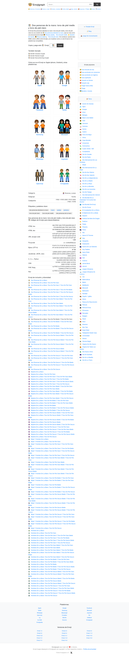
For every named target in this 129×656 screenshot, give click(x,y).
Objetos (87, 9)
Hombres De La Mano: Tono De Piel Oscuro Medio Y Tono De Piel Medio (51, 578)
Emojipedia (64, 183)
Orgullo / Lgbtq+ (86, 296)
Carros (83, 129)
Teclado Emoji (89, 27)
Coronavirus (85, 146)
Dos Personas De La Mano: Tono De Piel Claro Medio (45, 303)
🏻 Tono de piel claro (53, 37)
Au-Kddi (39, 620)
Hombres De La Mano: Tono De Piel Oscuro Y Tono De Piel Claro (49, 586)
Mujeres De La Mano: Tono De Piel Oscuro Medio (44, 422)
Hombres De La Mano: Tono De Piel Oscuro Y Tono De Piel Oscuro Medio (51, 593)
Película (83, 305)
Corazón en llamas (86, 80)
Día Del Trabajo (86, 192)
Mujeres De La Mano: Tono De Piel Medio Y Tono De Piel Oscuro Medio (51, 408)
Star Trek (84, 327)
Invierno (83, 261)
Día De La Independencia (89, 178)
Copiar (60, 45)
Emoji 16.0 (64, 640)
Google (64, 85)
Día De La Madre (86, 181)
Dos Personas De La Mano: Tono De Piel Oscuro (44, 369)
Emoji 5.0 (64, 633)
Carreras (84, 126)
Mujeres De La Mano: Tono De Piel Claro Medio (43, 389)
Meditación (84, 285)
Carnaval (84, 123)
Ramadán (84, 313)
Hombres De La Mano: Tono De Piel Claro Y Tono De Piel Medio (48, 538)
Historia (83, 255)
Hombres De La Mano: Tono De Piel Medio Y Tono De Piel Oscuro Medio (51, 567)
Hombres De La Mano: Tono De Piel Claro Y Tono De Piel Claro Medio (50, 535)
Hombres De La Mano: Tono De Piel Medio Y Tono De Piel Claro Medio (50, 562)
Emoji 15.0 (89, 638)
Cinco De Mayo (86, 135)
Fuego (82, 88)
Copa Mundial (85, 140)
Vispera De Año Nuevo (88, 344)
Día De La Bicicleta (87, 186)
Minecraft (84, 288)
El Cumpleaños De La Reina (89, 210)
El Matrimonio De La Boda (89, 213)
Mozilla (64, 617)
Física (83, 230)
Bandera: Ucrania (86, 91)
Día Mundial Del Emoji (88, 204)
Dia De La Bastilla (86, 357)
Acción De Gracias (86, 104)
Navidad (83, 293)
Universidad (84, 336)
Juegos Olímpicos (86, 269)
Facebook (39, 110)
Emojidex (64, 615)
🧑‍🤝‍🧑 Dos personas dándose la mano (53, 33)
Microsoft (64, 134)
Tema (89, 99)
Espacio (83, 216)
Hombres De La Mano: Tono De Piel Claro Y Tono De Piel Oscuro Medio (51, 540)
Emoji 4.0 (39, 633)
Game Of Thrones (86, 235)
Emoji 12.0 (39, 635)
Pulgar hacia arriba (86, 86)
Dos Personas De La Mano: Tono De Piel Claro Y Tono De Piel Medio (50, 289)
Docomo (64, 620)
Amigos (83, 109)
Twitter (64, 110)
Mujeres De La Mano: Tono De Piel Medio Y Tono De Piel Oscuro (49, 410)
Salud (83, 319)
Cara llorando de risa (87, 69)
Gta (82, 232)
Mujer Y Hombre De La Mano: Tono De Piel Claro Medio (46, 462)
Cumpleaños (85, 151)
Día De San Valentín (87, 175)
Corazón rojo (84, 83)
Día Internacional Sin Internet (90, 195)
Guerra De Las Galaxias (88, 246)
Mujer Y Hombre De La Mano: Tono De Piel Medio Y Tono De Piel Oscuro (51, 492)
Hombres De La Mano (36, 530)
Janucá (83, 266)
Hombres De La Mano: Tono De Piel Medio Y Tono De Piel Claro (48, 559)
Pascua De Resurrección (88, 302)
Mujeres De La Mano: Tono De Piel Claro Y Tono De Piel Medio (48, 379)
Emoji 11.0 (89, 633)
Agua (82, 106)
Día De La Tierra (86, 360)
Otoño (83, 299)
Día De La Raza (86, 183)
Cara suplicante (85, 77)
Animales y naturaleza (55, 9)
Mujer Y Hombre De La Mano (38, 439)
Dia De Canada (86, 154)
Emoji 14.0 (64, 638)
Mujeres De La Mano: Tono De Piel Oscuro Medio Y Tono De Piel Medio (51, 420)
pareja (59, 210)
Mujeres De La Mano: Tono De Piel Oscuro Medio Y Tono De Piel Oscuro (51, 424)
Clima (83, 137)
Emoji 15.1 (39, 640)
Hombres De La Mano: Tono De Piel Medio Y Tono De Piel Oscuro (49, 569)
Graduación (84, 244)
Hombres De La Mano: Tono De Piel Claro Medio (44, 548)
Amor (83, 112)
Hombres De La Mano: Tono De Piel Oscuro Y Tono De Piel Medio (49, 590)
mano (52, 210)
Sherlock (84, 324)
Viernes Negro (85, 341)
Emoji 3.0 (89, 631)
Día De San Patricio (87, 172)
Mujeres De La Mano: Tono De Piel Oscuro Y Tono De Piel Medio (49, 432)
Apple (40, 85)
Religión (83, 316)
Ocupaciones (81, 9)
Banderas (98, 9)
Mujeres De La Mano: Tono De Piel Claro (41, 374)
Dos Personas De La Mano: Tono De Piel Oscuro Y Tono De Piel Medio (50, 362)
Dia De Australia (86, 354)
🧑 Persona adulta (48, 35)
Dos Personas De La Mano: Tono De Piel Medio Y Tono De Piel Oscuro (50, 333)
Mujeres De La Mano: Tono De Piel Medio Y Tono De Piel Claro (48, 400)
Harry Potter (85, 252)
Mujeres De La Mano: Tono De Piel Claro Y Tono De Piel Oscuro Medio (50, 381)
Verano (83, 338)
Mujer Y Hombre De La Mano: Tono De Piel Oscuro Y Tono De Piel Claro (51, 514)
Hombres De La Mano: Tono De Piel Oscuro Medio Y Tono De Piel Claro (51, 571)
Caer (82, 120)
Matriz (83, 282)
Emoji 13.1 (39, 638)
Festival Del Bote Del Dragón (90, 218)
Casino (83, 132)
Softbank (89, 617)
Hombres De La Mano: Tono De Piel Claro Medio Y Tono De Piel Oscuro (51, 557)
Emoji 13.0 (89, 635)
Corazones (84, 143)
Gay (82, 238)
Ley (82, 277)
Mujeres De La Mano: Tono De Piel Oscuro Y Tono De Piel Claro (48, 427)
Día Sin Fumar (85, 207)
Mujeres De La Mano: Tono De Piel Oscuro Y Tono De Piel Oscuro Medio (51, 434)
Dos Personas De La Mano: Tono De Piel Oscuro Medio (46, 349)
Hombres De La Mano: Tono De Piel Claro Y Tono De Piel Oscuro (49, 543)
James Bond (85, 263)
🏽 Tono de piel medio (61, 35)
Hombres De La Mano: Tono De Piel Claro (42, 533)
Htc (89, 615)
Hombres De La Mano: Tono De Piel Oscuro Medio (44, 581)
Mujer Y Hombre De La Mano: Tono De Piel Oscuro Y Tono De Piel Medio (51, 521)
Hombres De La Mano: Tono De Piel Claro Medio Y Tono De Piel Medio (50, 550)
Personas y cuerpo (45, 9)
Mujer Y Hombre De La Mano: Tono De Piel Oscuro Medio (47, 507)
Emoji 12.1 (64, 635)
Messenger (64, 613)
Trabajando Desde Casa (88, 333)
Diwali (83, 165)
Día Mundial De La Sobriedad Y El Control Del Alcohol (88, 200)
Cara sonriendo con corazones (90, 72)
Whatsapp (39, 159)
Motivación (84, 291)
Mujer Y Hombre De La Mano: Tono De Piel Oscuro (45, 528)
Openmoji (39, 183)
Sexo (82, 321)
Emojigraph (39, 4)
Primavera (84, 310)
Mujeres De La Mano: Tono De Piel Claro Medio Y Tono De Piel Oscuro (50, 398)
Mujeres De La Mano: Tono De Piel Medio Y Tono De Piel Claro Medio (50, 403)
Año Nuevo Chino (86, 352)
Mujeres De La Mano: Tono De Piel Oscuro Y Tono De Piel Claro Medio (50, 429)
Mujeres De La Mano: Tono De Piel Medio (42, 405)
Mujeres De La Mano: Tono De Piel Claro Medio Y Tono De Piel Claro (50, 386)
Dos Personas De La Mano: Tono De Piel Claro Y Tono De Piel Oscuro (50, 296)
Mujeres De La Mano (35, 372)
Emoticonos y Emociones (34, 9)
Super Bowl (84, 330)
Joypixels (64, 159)
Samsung (39, 134)
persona (66, 210)
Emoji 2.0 (64, 631)
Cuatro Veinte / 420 (87, 149)
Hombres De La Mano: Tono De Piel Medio (42, 564)
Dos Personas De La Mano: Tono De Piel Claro (43, 283)
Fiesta (83, 224)
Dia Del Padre (85, 157)
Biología (83, 115)
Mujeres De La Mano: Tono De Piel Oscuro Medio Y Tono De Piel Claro (50, 413)
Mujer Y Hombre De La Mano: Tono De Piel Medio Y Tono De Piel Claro (51, 478)
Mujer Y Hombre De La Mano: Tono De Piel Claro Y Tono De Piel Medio (51, 448)
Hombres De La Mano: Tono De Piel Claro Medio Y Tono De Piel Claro (50, 545)
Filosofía (83, 227)
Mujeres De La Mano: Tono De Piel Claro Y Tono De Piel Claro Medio (50, 376)
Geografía (84, 241)
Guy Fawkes (85, 249)
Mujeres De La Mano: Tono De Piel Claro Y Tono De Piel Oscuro (48, 384)
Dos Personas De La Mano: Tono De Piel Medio (43, 326)
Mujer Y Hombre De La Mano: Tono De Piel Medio (44, 485)
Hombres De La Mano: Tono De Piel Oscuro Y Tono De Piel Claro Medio (51, 588)
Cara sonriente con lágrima (89, 75)
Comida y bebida (65, 9)
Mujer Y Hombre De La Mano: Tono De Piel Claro (44, 441)
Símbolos (92, 9)
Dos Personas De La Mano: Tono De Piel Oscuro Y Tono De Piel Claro (50, 355)
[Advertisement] (64, 17)
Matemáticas (85, 279)
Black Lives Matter (86, 118)
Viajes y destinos (73, 9)
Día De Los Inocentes (87, 189)
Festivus (83, 221)
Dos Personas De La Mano (37, 280)
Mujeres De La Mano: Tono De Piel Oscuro (42, 437)
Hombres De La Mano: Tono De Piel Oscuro (42, 595)
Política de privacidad (89, 649)
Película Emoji (85, 307)
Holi (82, 258)
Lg (39, 617)
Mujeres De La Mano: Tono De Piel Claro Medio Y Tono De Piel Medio (50, 391)
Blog (89, 31)
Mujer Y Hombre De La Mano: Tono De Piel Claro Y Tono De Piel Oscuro (51, 455)
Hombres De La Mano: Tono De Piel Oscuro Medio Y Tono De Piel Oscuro (51, 583)
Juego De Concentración (89, 36)
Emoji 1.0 (39, 631)
